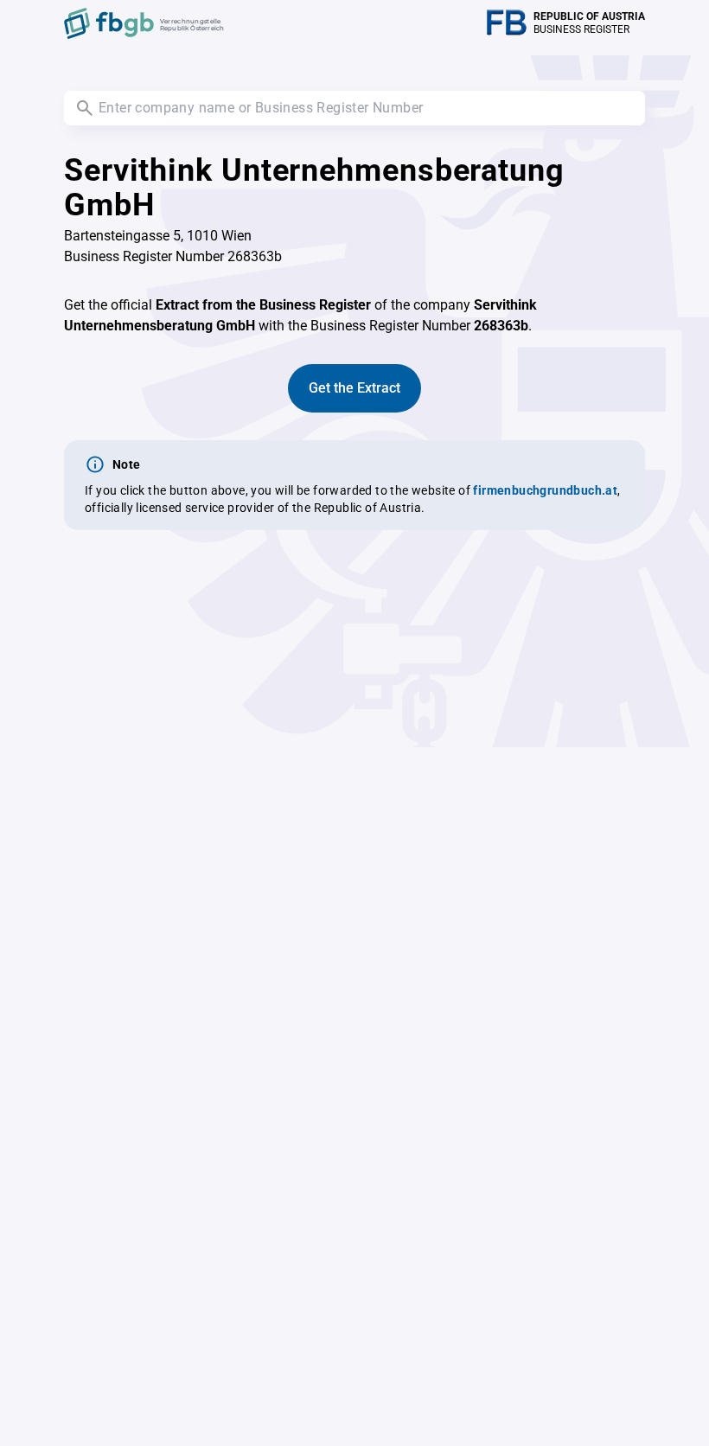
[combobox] (354, 108)
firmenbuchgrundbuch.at (545, 490)
